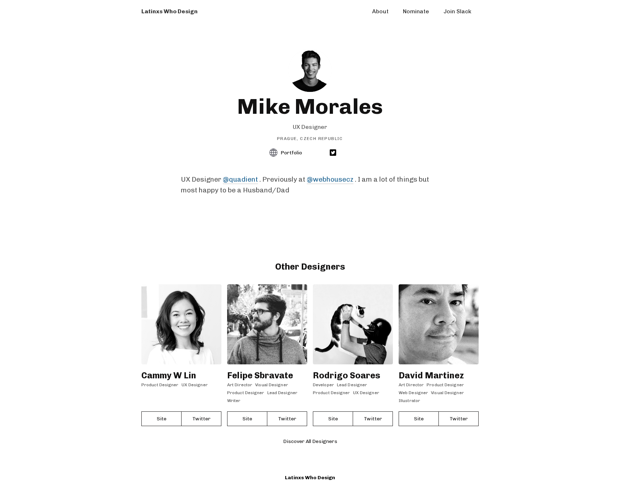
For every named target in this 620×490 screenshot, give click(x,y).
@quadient (240, 179)
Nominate (416, 11)
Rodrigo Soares (346, 375)
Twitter (201, 419)
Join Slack (457, 11)
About (380, 11)
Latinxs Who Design (310, 478)
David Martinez (431, 375)
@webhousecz (330, 179)
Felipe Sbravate (260, 375)
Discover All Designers (310, 441)
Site (161, 419)
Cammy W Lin (168, 375)
